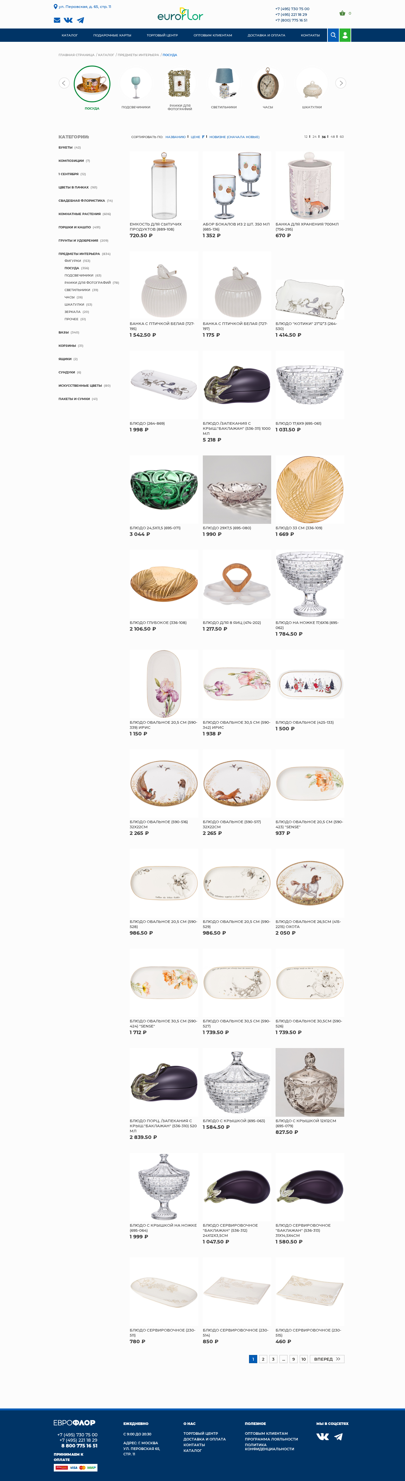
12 (306, 137)
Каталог (106, 55)
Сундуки (67, 372)
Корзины (67, 345)
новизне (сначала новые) (234, 137)
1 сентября (68, 174)
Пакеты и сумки (74, 399)
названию (175, 137)
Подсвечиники (79, 275)
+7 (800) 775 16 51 (291, 19)
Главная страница (77, 55)
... (283, 1359)
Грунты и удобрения (78, 240)
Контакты (194, 1444)
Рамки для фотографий (88, 282)
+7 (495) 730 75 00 (292, 8)
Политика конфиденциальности (269, 1446)
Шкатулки (74, 304)
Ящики (65, 359)
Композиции (71, 160)
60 (342, 137)
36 (324, 137)
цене (196, 137)
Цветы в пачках (74, 187)
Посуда (72, 268)
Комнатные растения (80, 214)
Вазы (64, 332)
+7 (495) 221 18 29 (291, 14)
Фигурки (73, 260)
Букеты (65, 147)
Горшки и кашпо (75, 227)
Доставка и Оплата (205, 1439)
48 (333, 137)
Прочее (71, 319)
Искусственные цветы (80, 385)
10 (304, 1359)
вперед (323, 1359)
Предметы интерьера (138, 55)
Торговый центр (201, 1433)
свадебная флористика (82, 200)
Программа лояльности (271, 1439)
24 (315, 137)
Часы (70, 297)
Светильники (77, 290)
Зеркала (73, 311)
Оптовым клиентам (266, 1433)
